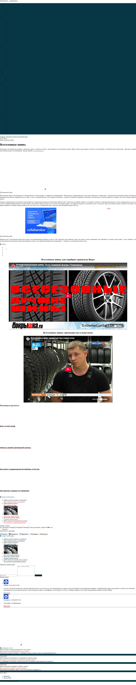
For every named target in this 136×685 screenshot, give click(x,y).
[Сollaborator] (40, 221)
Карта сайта (7, 678)
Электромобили (9, 7)
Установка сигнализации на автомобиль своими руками (17, 659)
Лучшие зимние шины (11, 519)
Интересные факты (13, 20)
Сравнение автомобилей (15, 39)
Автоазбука (7, 9)
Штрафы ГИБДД (12, 64)
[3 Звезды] (17, 527)
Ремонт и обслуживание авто (16, 37)
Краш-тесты (11, 24)
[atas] (109, 221)
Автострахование (12, 10)
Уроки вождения (12, 14)
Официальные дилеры (14, 34)
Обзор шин (7, 47)
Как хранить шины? (10, 505)
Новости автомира (9, 19)
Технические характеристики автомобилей (21, 40)
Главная (6, 4)
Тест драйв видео (12, 30)
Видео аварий (11, 25)
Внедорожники (8, 17)
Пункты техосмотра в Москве (16, 54)
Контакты (7, 676)
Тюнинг (9, 42)
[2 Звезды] (10, 527)
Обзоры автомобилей (10, 32)
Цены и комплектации (11, 44)
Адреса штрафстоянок (14, 60)
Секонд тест (11, 29)
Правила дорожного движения (17, 15)
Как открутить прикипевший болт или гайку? (14, 651)
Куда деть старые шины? (11, 516)
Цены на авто (11, 45)
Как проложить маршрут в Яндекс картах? (13, 668)
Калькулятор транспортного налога (18, 55)
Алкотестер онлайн (13, 59)
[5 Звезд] (31, 527)
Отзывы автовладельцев (15, 27)
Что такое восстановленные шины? (15, 522)
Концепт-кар (11, 22)
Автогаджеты (11, 12)
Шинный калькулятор (14, 50)
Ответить (7, 593)
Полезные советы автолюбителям (14, 52)
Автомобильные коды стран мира (18, 62)
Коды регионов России (14, 67)
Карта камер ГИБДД (13, 65)
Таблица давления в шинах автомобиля (19, 49)
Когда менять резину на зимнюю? (14, 502)
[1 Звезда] (3, 527)
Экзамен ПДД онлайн (11, 5)
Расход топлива (12, 35)
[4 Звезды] (24, 527)
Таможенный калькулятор (15, 57)
